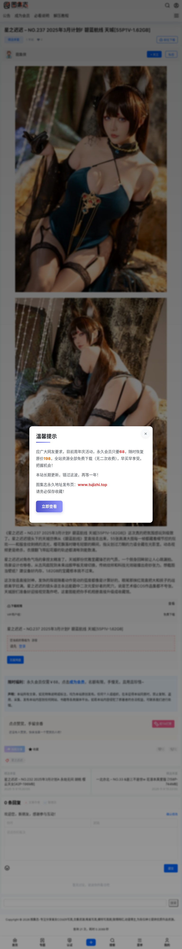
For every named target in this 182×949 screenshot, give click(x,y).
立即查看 (49, 506)
